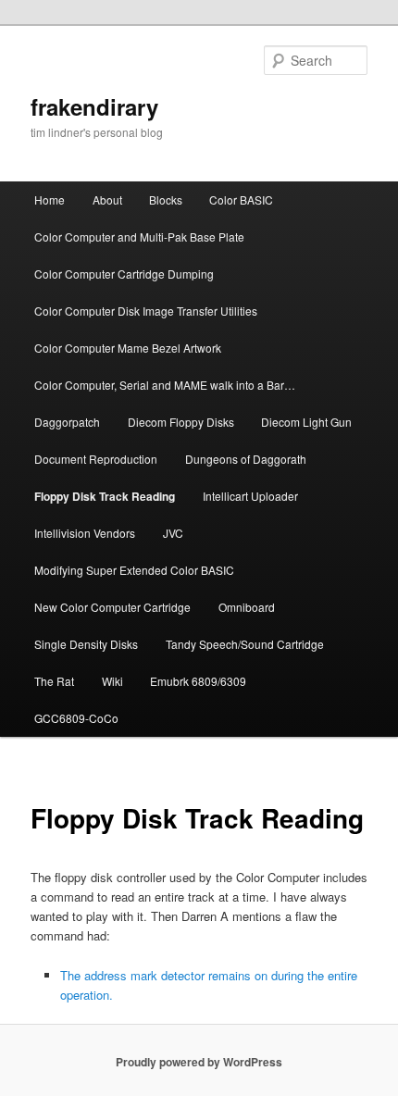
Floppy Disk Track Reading (104, 496)
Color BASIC (241, 199)
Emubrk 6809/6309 (198, 681)
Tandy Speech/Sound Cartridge (245, 644)
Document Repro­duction (95, 459)
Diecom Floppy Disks (181, 422)
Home (49, 199)
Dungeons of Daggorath (245, 459)
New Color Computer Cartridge (112, 607)
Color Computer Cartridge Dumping (124, 273)
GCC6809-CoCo (76, 718)
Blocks (165, 199)
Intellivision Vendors (84, 533)
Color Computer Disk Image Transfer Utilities (145, 310)
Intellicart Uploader (250, 496)
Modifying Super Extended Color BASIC (134, 570)
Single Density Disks (86, 644)
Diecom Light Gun (306, 422)
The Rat (54, 681)
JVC (173, 533)
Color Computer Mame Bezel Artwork (127, 347)
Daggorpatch (67, 422)
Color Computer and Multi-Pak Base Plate (139, 236)
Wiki (112, 681)
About (107, 199)
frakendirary (94, 106)
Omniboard (246, 607)
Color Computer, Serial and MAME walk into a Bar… (164, 384)
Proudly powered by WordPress (199, 1061)
